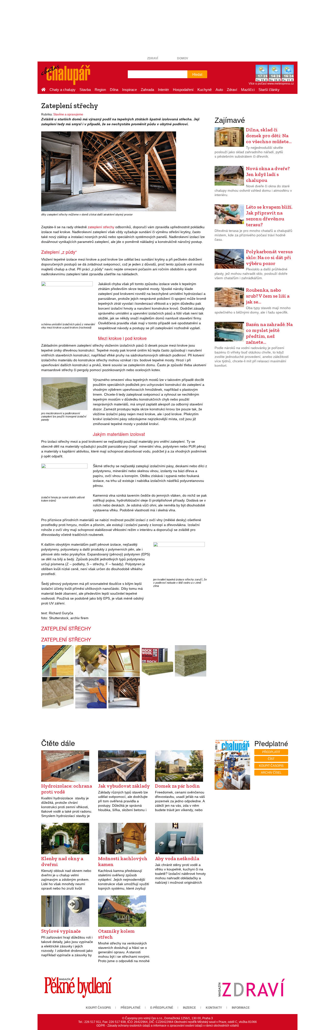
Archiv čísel (271, 772)
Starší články (269, 90)
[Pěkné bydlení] (78, 987)
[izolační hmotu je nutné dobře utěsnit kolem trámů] (64, 478)
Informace (241, 1007)
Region (100, 90)
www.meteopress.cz (280, 83)
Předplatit (271, 752)
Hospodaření (183, 90)
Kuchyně (204, 90)
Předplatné (131, 1007)
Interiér (163, 90)
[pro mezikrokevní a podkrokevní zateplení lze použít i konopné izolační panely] (64, 393)
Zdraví (152, 58)
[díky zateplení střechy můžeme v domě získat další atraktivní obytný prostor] (108, 171)
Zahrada (147, 90)
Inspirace (129, 90)
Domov (182, 58)
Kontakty (214, 1007)
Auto (219, 90)
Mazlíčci (248, 90)
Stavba (85, 90)
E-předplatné (161, 1007)
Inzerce (189, 1007)
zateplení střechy (101, 227)
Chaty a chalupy (63, 90)
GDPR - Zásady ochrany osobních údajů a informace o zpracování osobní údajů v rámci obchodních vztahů (167, 1025)
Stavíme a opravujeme (68, 114)
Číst (271, 759)
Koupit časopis (271, 765)
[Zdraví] (251, 987)
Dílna (114, 90)
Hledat (197, 74)
